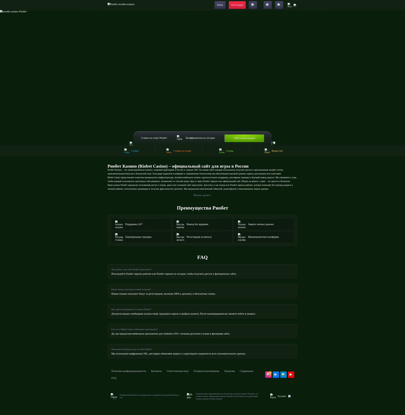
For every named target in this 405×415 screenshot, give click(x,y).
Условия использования (206, 371)
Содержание (246, 371)
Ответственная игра (177, 371)
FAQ (113, 378)
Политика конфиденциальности (128, 371)
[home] (121, 5)
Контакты (156, 371)
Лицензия (229, 371)
